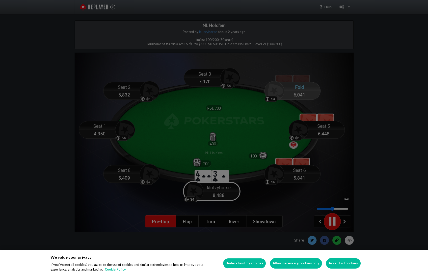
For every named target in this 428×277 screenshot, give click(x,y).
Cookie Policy (115, 269)
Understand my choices (244, 263)
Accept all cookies (343, 263)
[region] (214, 263)
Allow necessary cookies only (296, 263)
